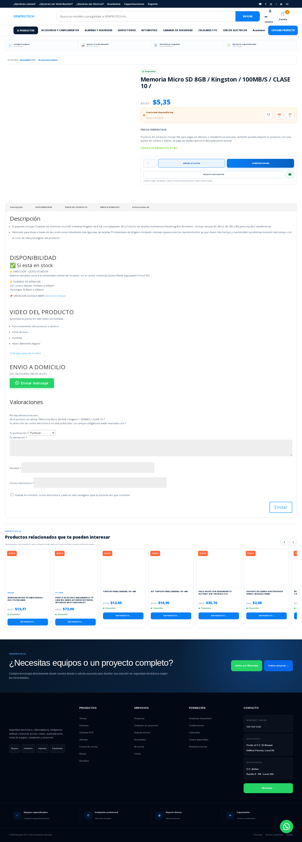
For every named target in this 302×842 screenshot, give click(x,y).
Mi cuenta (269, 16)
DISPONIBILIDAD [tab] (43, 207)
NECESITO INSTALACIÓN (213, 174)
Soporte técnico (142, 732)
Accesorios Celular (48, 60)
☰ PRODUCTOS (25, 30)
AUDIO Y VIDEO (127, 30)
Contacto (289, 835)
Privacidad (258, 835)
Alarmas (83, 739)
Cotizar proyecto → (278, 665)
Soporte (153, 4)
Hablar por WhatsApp (246, 665)
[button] (286, 826)
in (287, 4)
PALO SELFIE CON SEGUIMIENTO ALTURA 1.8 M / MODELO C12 (215, 592)
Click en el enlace (55, 295)
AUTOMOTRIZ (149, 30)
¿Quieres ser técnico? (90, 4)
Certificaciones (196, 725)
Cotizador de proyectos (146, 725)
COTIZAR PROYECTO (283, 30)
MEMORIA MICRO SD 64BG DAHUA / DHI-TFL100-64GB (25, 598)
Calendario (194, 732)
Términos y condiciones (274, 835)
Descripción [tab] (16, 207)
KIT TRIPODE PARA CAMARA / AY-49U (169, 591)
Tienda (82, 718)
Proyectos (139, 718)
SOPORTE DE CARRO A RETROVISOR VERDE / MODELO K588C (264, 592)
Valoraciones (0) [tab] (140, 207)
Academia (113, 4)
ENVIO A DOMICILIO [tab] (109, 207)
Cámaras (83, 725)
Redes (82, 754)
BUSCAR (247, 16)
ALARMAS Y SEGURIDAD (99, 30)
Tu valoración (18, 437)
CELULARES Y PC (207, 30)
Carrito (283, 16)
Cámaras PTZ (86, 732)
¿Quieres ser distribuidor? (56, 4)
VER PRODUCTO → (28, 622)
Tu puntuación (19, 433)
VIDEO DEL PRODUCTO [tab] (76, 207)
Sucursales (139, 739)
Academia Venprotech (200, 718)
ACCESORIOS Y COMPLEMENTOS (60, 30)
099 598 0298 (254, 727)
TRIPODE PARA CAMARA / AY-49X (119, 591)
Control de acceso (88, 746)
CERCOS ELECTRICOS (235, 30)
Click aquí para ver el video (25, 353)
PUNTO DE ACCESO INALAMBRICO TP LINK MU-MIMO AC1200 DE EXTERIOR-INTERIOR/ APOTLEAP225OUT (74, 600)
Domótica (84, 761)
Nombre (15, 468)
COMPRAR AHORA (260, 163)
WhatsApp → (268, 788)
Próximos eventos (198, 746)
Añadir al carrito (191, 163)
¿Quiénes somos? (24, 4)
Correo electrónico (22, 483)
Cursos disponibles (198, 739)
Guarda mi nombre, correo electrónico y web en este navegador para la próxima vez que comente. (72, 495)
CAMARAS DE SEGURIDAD (178, 30)
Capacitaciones (134, 4)
